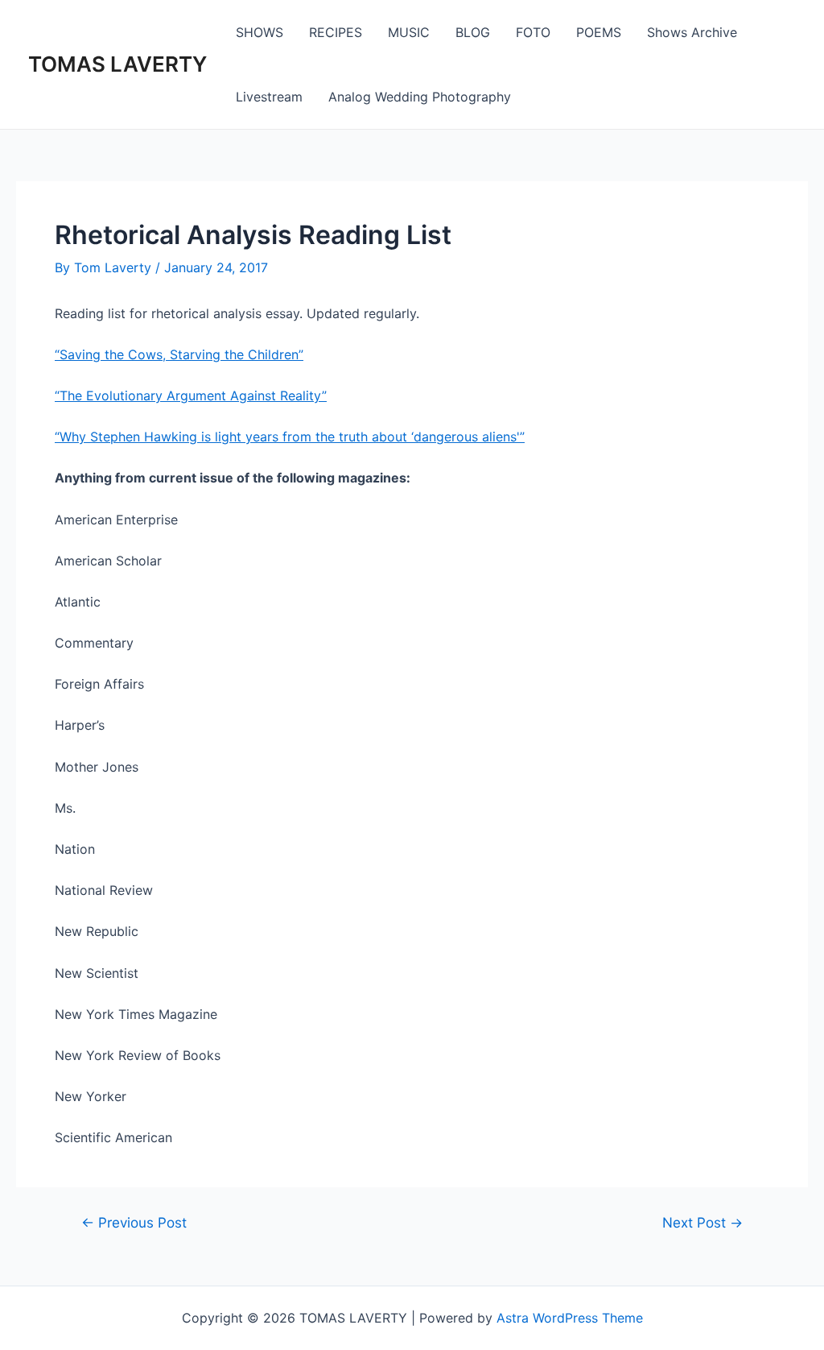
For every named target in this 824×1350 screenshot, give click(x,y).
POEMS (598, 32)
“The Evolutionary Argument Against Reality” (191, 395)
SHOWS (259, 32)
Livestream (269, 97)
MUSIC (409, 32)
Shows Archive (692, 32)
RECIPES (335, 32)
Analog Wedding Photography (419, 97)
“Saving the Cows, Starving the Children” (179, 354)
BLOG (472, 32)
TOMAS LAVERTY (117, 64)
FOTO (533, 32)
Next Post (702, 1222)
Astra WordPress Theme (569, 1318)
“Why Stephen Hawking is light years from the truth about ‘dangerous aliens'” (290, 437)
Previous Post (134, 1222)
